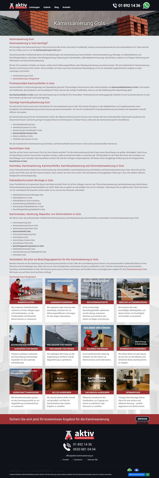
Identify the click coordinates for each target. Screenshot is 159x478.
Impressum (78, 460)
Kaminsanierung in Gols (137, 269)
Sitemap (91, 460)
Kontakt (66, 460)
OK (148, 474)
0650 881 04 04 (84, 449)
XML (96, 460)
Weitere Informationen (136, 474)
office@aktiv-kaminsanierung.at (79, 456)
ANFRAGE (142, 418)
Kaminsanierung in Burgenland (26, 79)
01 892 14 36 (82, 444)
